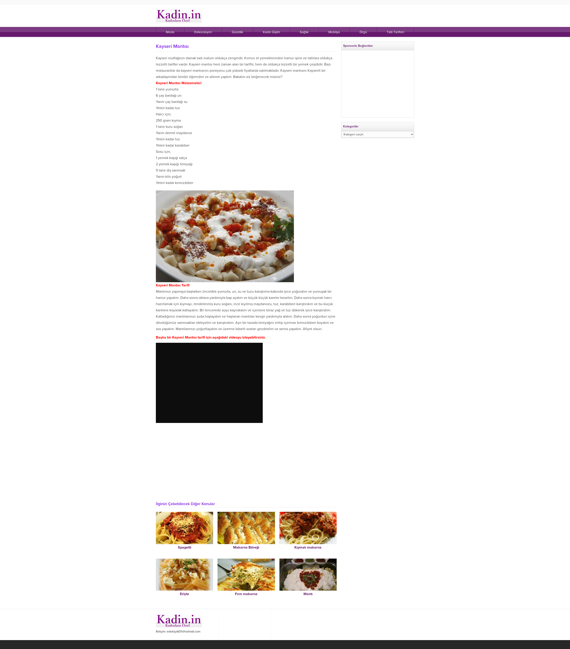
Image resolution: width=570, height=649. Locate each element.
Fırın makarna (246, 594)
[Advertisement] (246, 465)
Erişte (184, 594)
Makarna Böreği (246, 547)
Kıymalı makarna (308, 547)
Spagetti (184, 547)
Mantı (308, 594)
